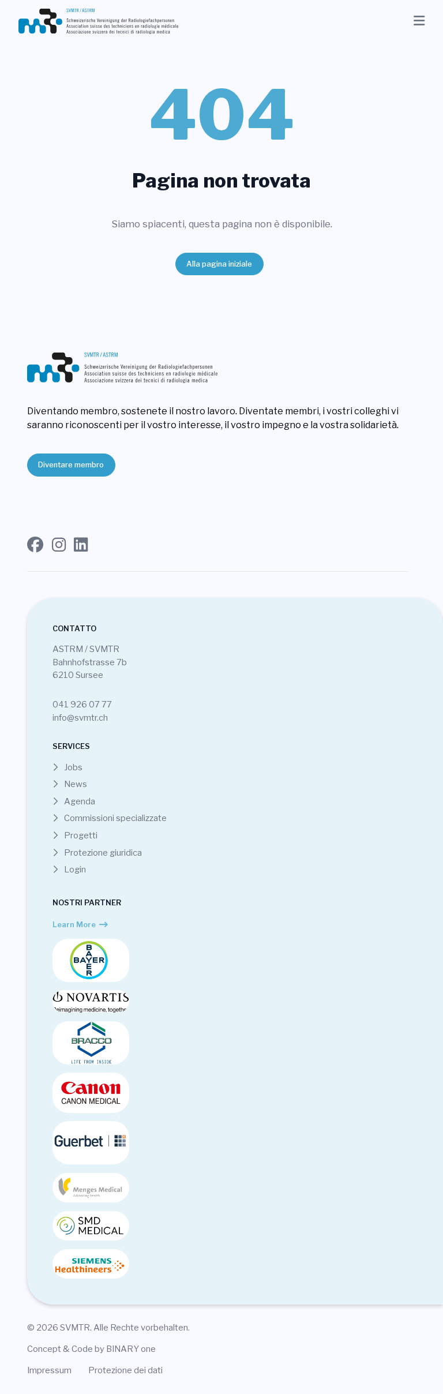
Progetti (79, 835)
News (74, 784)
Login (74, 869)
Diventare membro (71, 464)
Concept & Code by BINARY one (91, 1349)
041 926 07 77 (82, 704)
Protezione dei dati (125, 1370)
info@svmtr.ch (80, 718)
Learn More (74, 924)
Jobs (72, 767)
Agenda (78, 801)
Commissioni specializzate (114, 818)
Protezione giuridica (102, 853)
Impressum (49, 1370)
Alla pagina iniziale (219, 263)
